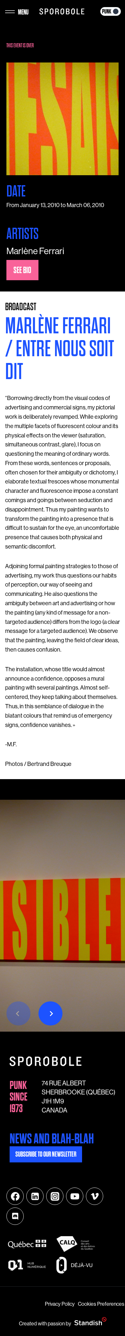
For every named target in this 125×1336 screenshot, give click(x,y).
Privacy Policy (60, 1304)
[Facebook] (15, 1196)
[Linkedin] (35, 1196)
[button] (50, 1013)
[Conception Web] (90, 1321)
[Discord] (15, 1216)
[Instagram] (54, 1196)
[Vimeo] (94, 1196)
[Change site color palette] (110, 11)
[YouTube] (74, 1196)
